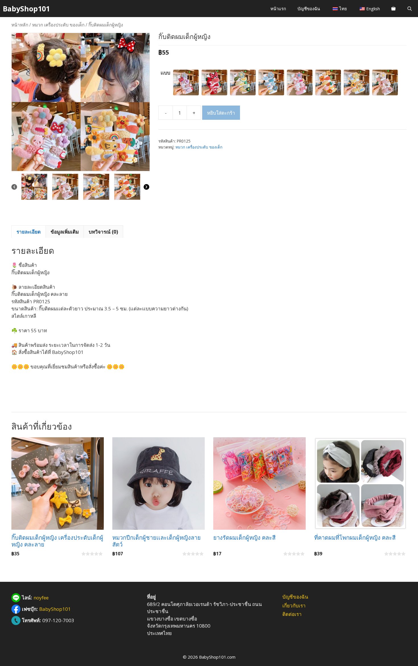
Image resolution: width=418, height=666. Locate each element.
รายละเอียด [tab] (28, 231)
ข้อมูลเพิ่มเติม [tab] (65, 231)
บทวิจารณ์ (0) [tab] (103, 231)
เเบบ (165, 72)
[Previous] (14, 187)
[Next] (146, 187)
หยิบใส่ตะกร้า (221, 113)
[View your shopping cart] (393, 8)
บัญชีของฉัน (308, 8)
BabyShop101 (26, 8)
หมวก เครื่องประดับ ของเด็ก (58, 25)
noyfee (41, 597)
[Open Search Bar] (409, 8)
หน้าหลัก (19, 25)
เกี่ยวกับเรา (294, 605)
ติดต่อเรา (292, 614)
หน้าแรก (278, 8)
